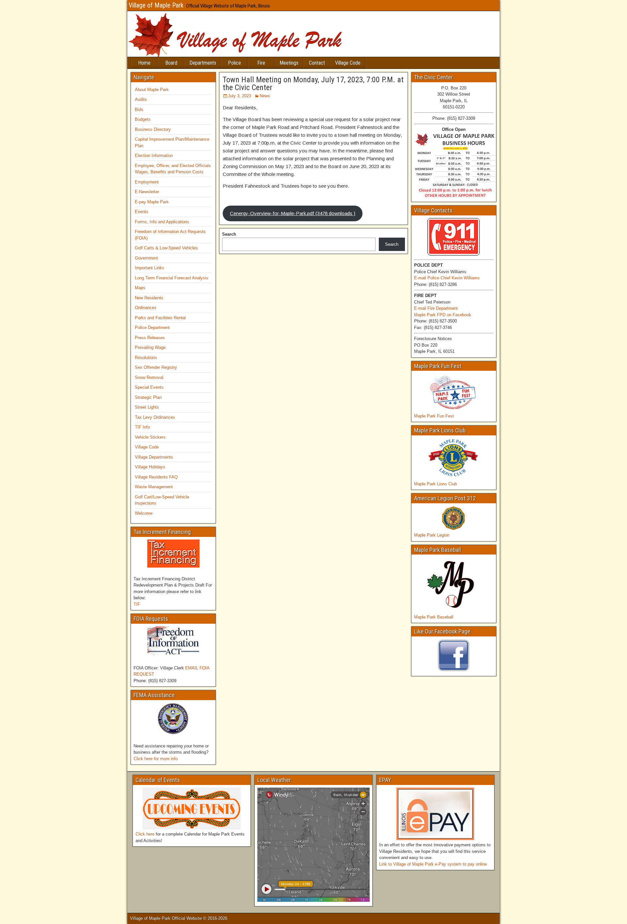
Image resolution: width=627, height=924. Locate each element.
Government (146, 258)
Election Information (154, 155)
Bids (139, 109)
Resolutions (146, 357)
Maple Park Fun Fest (434, 416)
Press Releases (150, 337)
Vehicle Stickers (150, 437)
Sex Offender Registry (156, 367)
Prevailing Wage (150, 347)
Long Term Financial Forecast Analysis (171, 277)
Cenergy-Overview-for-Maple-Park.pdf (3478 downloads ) (292, 213)
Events (141, 211)
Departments (202, 63)
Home (144, 63)
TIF (137, 604)
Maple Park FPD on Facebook (442, 314)
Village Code (348, 63)
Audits (141, 99)
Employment (147, 182)
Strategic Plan (148, 397)
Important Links (149, 267)
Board (171, 63)
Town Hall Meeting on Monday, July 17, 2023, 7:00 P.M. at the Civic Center (313, 83)
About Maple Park (152, 89)
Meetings (289, 63)
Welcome (144, 513)
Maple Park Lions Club (435, 483)
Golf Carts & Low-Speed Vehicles (166, 247)
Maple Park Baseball (433, 617)
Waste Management (154, 486)
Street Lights (147, 407)
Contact (317, 63)
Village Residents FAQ (156, 477)
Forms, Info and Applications (162, 221)
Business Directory (153, 129)
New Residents (149, 297)
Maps (140, 287)
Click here (145, 834)
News (265, 95)
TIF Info (142, 427)
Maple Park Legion (431, 535)
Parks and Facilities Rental (160, 317)
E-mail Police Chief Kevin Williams (447, 277)
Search (229, 234)
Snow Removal (149, 377)
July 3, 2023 (239, 95)
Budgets (143, 119)
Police (234, 63)
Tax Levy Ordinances (155, 417)
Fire (261, 63)
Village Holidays (150, 466)
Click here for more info (156, 758)
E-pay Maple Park (152, 201)
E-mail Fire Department (436, 308)
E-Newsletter (147, 191)
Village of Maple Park (156, 5)
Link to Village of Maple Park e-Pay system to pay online (433, 864)
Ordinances (145, 307)
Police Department (152, 327)
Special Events (149, 387)
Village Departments (154, 457)
